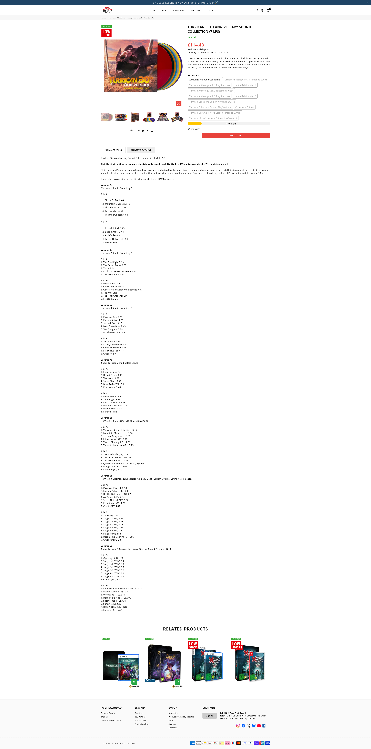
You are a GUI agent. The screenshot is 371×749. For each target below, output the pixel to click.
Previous (103, 66)
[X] (248, 726)
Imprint (104, 716)
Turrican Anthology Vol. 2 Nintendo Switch (211, 90)
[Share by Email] (152, 130)
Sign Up (209, 715)
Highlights (214, 10)
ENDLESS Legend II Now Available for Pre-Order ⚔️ (185, 2)
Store (165, 10)
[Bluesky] (253, 726)
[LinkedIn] (264, 726)
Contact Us (173, 727)
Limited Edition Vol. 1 (245, 85)
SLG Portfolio (141, 720)
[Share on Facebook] (139, 130)
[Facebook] (243, 726)
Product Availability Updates (181, 716)
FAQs (171, 720)
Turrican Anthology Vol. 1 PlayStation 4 (209, 85)
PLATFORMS (196, 10)
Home (103, 18)
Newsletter (173, 713)
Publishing (179, 10)
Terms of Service (108, 713)
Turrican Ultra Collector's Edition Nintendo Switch (215, 112)
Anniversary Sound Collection (204, 79)
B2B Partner (140, 716)
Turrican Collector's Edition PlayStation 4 (210, 107)
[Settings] (262, 10)
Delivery (195, 128)
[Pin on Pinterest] (148, 130)
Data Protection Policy (111, 720)
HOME (153, 10)
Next (180, 66)
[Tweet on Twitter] (143, 130)
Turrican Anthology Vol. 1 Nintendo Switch (246, 79)
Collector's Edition (244, 107)
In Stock (106, 27)
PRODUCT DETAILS (113, 150)
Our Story (139, 713)
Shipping (172, 724)
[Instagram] (238, 726)
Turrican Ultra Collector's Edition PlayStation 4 (213, 118)
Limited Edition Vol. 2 (245, 96)
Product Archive (142, 724)
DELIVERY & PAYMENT (141, 150)
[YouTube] (259, 726)
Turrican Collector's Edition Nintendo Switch (212, 101)
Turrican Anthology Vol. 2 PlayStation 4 (209, 96)
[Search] (257, 10)
